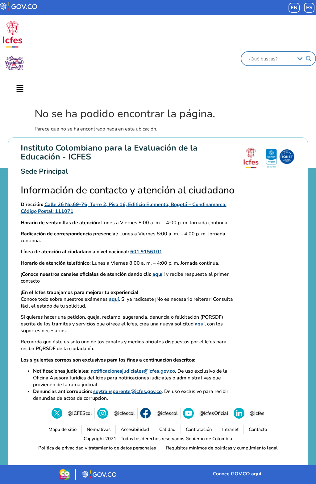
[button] (20, 89)
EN (294, 7)
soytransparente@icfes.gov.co (127, 391)
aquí (157, 274)
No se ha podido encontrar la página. (125, 113)
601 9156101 (146, 251)
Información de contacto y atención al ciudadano (128, 190)
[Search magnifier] (308, 58)
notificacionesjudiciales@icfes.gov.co (133, 371)
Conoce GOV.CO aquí (237, 473)
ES (309, 7)
